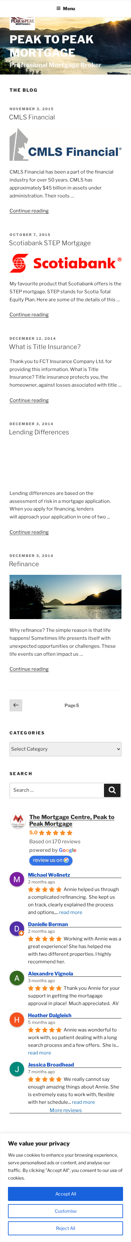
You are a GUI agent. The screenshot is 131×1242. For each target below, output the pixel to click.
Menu (69, 8)
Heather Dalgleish (50, 1015)
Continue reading (29, 211)
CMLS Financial (32, 117)
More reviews (66, 1110)
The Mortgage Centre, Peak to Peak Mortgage (71, 820)
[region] (65, 1187)
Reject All (65, 1228)
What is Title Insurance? (44, 347)
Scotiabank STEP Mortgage (50, 243)
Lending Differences (39, 432)
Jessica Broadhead (51, 1065)
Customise (66, 1211)
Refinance (24, 564)
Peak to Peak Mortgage (52, 46)
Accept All (65, 1193)
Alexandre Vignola (50, 974)
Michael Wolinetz (49, 875)
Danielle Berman (48, 924)
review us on (47, 860)
